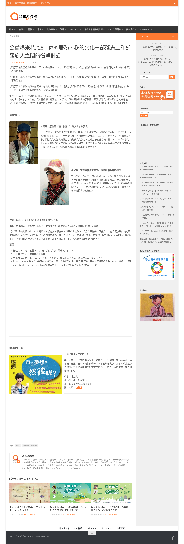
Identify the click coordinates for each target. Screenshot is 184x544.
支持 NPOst (145, 29)
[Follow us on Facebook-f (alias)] (173, 36)
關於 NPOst (45, 3)
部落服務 (34, 446)
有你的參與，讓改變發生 (26, 3)
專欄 (39, 29)
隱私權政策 (64, 528)
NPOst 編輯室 (18, 63)
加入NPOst (92, 528)
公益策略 (51, 29)
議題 (21, 29)
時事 (11, 29)
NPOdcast (74, 29)
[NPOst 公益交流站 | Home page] (23, 16)
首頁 (9, 3)
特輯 (30, 29)
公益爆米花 (14, 36)
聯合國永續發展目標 (94, 29)
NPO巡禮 (78, 528)
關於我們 (130, 29)
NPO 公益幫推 (114, 29)
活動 (62, 29)
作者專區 (121, 528)
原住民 (18, 446)
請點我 (79, 387)
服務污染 (26, 446)
